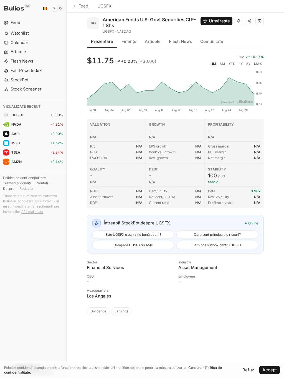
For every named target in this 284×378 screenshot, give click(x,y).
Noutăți (42, 183)
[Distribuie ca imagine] (259, 21)
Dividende (98, 311)
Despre (8, 189)
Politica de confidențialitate (24, 178)
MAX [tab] (258, 64)
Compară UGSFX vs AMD (133, 245)
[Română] (45, 8)
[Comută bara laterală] (66, 189)
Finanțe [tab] (128, 41)
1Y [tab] (241, 64)
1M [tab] (214, 64)
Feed (83, 6)
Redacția (26, 189)
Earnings (121, 311)
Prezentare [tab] (102, 41)
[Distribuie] (249, 21)
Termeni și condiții (17, 183)
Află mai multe (32, 212)
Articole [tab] (153, 41)
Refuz (248, 369)
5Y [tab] (248, 64)
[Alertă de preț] (239, 21)
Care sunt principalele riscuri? (217, 234)
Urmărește (219, 21)
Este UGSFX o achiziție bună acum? (133, 234)
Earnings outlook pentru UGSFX (217, 245)
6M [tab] (222, 64)
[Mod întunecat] (57, 8)
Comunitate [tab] (211, 41)
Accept (269, 369)
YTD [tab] (232, 64)
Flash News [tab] (180, 41)
